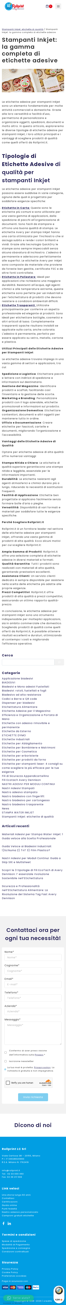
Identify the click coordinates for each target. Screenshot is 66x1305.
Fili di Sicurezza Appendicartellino (25, 776)
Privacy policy (42, 1067)
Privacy (39, 1054)
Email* (8, 979)
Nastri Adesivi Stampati (18, 788)
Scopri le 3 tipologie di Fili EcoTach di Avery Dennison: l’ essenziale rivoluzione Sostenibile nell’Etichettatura (32, 874)
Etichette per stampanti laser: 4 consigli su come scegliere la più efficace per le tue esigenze (32, 768)
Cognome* (12, 965)
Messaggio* (12, 1019)
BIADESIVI (8, 682)
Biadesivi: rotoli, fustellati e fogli (24, 690)
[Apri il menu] (58, 6)
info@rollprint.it (11, 1170)
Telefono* (11, 992)
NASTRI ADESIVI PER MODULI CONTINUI (28, 784)
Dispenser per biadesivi (18, 703)
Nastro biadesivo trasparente (23, 804)
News (5, 808)
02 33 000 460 (15, 1173)
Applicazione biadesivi (17, 678)
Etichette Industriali (16, 739)
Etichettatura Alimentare (19, 707)
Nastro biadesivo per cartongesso (26, 800)
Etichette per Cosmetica (19, 751)
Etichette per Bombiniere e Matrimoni (28, 747)
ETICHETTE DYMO (14, 735)
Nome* (9, 952)
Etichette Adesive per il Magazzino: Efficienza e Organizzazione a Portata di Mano (30, 715)
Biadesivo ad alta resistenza (21, 695)
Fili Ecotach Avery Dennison (21, 780)
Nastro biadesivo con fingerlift (23, 796)
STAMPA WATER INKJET (18, 812)
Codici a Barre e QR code (19, 699)
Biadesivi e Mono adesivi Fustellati (25, 686)
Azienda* (10, 1006)
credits (48, 1301)
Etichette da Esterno (16, 731)
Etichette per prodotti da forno (24, 759)
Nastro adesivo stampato (20, 792)
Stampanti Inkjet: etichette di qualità (28, 816)
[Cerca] (59, 662)
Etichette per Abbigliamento (22, 743)
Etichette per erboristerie (20, 756)
